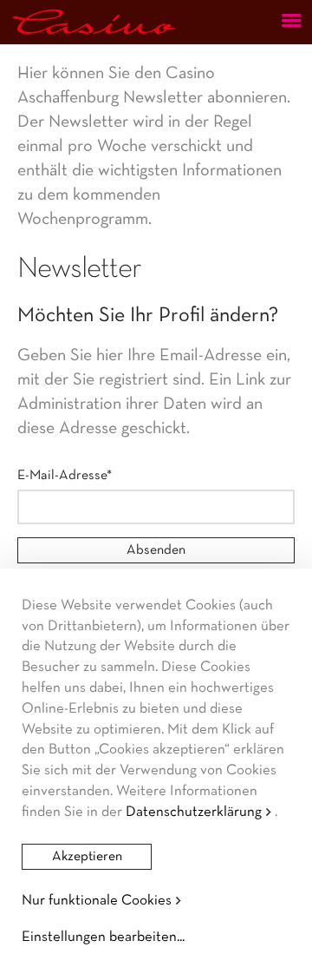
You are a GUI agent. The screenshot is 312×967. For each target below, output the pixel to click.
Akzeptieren (87, 857)
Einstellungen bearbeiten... (103, 937)
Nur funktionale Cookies (97, 900)
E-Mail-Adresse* (64, 476)
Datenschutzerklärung (194, 812)
